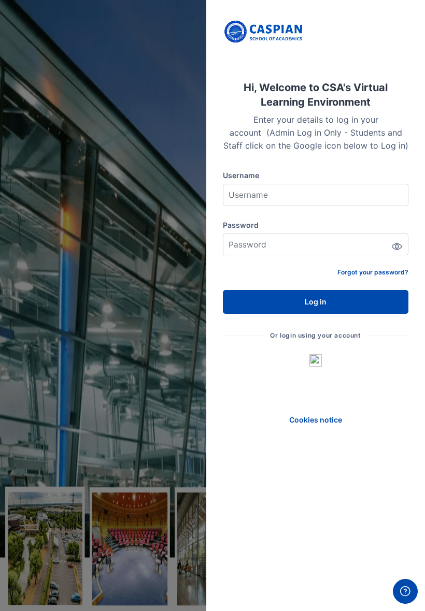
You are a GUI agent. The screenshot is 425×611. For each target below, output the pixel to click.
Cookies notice (315, 419)
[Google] (315, 360)
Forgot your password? (372, 272)
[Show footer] (405, 591)
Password (241, 225)
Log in (316, 301)
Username (241, 175)
